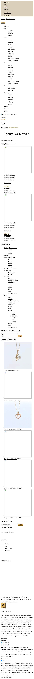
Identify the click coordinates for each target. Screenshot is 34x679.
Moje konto (7, 15)
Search (20, 524)
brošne (10, 56)
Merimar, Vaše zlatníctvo (8, 19)
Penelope (7, 93)
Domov (6, 26)
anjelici (13, 312)
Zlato (5, 37)
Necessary (6, 642)
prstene (10, 35)
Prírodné (6, 109)
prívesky (10, 33)
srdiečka (14, 318)
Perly (5, 86)
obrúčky (10, 308)
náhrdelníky (11, 49)
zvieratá (14, 321)
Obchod (6, 2)
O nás (6, 7)
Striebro (6, 63)
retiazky (10, 47)
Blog (5, 4)
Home (2, 127)
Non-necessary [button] (5, 658)
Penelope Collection (9, 257)
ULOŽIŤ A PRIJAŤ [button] (6, 677)
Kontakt (6, 9)
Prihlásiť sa (7, 13)
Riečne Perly (7, 270)
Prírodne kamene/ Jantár (10, 268)
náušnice (10, 30)
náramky (10, 51)
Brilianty (6, 28)
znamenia (14, 319)
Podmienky (8, 548)
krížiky (13, 314)
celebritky (11, 53)
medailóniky (15, 316)
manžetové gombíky (14, 58)
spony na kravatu (13, 60)
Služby (6, 111)
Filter (20, 336)
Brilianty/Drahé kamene (10, 248)
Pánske (6, 255)
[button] (10, 175)
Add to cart (7, 188)
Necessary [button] (4, 640)
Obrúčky (6, 106)
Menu (2, 22)
